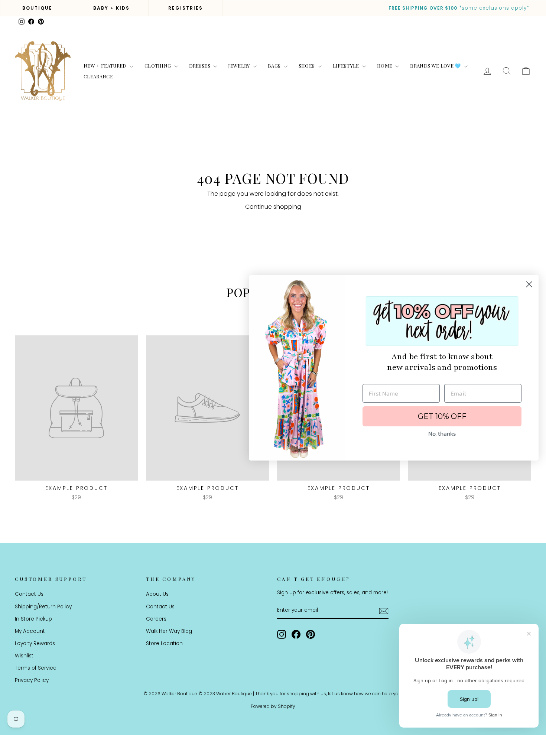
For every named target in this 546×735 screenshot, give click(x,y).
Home (385, 65)
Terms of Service (35, 667)
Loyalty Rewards (35, 643)
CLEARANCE (98, 76)
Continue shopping (273, 206)
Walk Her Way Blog (169, 631)
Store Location (164, 643)
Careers (156, 618)
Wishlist (24, 655)
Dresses (200, 65)
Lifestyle (346, 65)
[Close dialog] (529, 284)
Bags (275, 65)
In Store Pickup (33, 618)
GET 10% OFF (442, 416)
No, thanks (442, 433)
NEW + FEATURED (106, 65)
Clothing (158, 65)
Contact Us (29, 594)
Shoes (307, 65)
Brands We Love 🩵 (436, 65)
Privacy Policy (32, 680)
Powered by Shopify (273, 706)
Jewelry (239, 65)
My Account (30, 631)
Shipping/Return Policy (43, 606)
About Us (157, 594)
